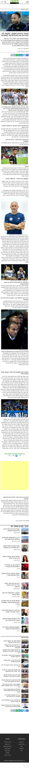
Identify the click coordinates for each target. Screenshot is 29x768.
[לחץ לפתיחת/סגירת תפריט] (27, 2)
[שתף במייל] (14, 55)
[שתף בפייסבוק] (27, 55)
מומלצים (7, 738)
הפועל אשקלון (7, 750)
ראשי (2, 1)
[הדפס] (12, 55)
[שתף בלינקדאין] (19, 55)
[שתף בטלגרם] (22, 55)
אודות (21, 750)
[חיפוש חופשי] (5, 2)
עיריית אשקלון (7, 744)
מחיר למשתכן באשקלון (8, 746)
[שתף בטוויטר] (25, 55)
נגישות (21, 746)
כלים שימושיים (21, 738)
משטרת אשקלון (7, 748)
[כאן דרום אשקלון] (14, 2)
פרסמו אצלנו (21, 748)
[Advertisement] (14, 475)
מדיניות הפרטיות (21, 744)
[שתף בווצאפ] (17, 55)
